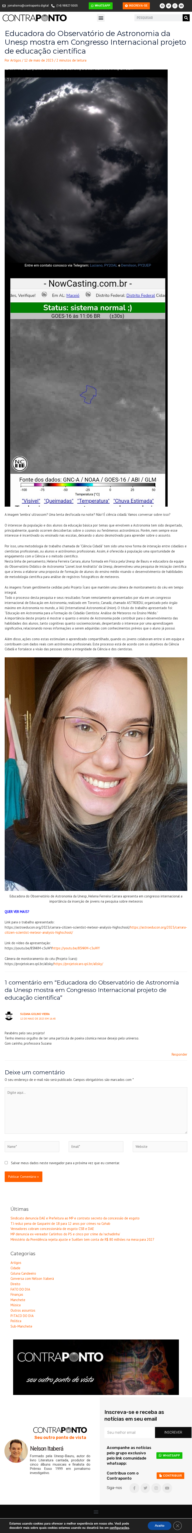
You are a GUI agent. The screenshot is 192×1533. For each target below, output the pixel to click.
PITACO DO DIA (22, 1315)
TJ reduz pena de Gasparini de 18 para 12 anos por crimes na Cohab (60, 1223)
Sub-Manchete (21, 1326)
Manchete (18, 1300)
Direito (15, 1284)
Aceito (159, 1525)
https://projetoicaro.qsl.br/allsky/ (78, 964)
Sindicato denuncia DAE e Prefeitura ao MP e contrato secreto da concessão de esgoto (75, 1218)
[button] (101, 18)
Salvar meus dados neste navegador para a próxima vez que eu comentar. (65, 1163)
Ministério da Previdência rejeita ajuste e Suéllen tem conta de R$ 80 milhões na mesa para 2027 (82, 1239)
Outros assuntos (23, 1310)
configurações (119, 1528)
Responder (179, 1054)
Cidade (15, 1268)
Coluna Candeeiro (23, 1273)
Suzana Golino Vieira (35, 1014)
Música (16, 1305)
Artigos (16, 1262)
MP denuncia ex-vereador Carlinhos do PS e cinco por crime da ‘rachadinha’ (65, 1234)
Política (16, 1321)
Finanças (17, 1294)
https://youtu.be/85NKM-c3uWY (76, 948)
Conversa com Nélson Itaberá (32, 1278)
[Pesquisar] (186, 17)
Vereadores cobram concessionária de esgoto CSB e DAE (52, 1228)
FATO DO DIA (20, 1289)
